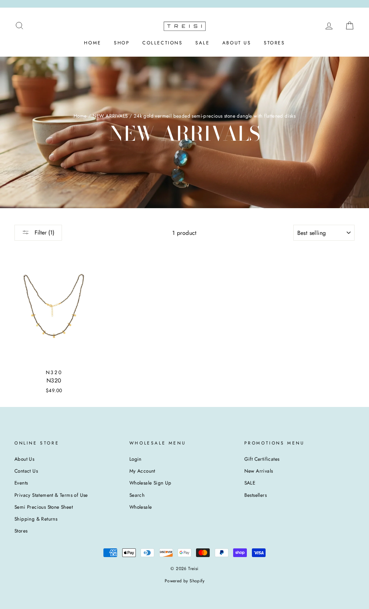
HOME (92, 42)
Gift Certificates (262, 459)
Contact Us (26, 470)
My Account (142, 470)
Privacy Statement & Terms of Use (51, 495)
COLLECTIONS (162, 42)
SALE (202, 42)
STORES (274, 42)
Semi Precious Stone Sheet (43, 507)
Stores (20, 530)
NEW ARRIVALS (110, 115)
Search (137, 495)
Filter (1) (43, 232)
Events (21, 482)
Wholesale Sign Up (150, 482)
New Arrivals (258, 470)
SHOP (121, 42)
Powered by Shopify (184, 581)
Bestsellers (255, 495)
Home (80, 115)
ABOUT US (236, 42)
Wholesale (140, 507)
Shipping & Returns (35, 518)
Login (135, 459)
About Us (24, 459)
